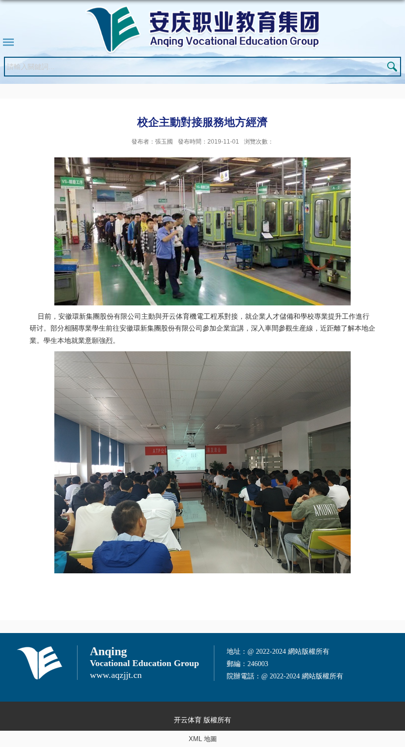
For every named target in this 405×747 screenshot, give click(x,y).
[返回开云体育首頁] (202, 29)
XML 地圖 (203, 739)
